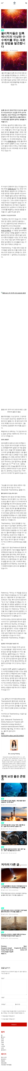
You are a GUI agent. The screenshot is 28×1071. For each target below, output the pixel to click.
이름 (3, 997)
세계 (2, 1039)
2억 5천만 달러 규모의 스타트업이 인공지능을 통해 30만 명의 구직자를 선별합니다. (14, 910)
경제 (2, 908)
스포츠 (3, 1046)
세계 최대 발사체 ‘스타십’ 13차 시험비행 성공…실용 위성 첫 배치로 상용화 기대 (13, 825)
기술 (2, 1044)
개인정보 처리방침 (6, 1064)
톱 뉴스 (3, 1037)
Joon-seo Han (13, 804)
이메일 (3, 1004)
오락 (2, 1048)
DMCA (3, 1061)
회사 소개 (3, 1057)
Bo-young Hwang (14, 50)
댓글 (3, 978)
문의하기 (3, 1050)
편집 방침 (3, 1063)
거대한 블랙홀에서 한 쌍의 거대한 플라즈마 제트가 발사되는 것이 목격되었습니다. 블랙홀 (14, 886)
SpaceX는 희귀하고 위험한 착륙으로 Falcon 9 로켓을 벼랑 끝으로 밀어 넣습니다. (13, 935)
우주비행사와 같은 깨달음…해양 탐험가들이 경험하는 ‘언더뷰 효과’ (13, 801)
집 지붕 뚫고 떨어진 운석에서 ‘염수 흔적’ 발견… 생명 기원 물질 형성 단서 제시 (13, 849)
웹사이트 (17, 1004)
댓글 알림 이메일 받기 (8, 1016)
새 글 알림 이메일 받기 (8, 1019)
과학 (2, 30)
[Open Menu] (2, 3)
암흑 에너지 (12, 141)
